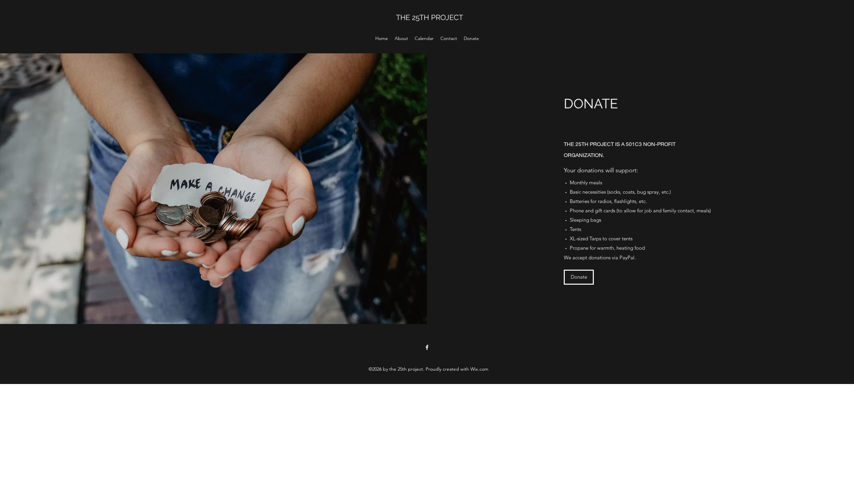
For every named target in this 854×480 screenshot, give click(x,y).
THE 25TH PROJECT (429, 17)
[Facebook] (427, 347)
